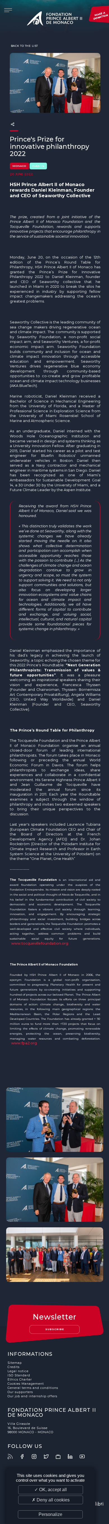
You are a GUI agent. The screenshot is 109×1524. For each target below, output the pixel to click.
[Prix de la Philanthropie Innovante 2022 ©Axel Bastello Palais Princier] (54, 1119)
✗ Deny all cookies (51, 1500)
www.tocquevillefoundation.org (39, 943)
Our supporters (20, 1392)
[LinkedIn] (73, 1456)
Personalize (50, 1514)
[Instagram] (37, 1456)
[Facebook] (25, 1456)
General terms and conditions (33, 1388)
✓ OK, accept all (50, 1489)
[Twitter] (49, 1456)
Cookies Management (26, 1384)
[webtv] (61, 1456)
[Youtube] (85, 1456)
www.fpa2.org (24, 1043)
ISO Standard (19, 1375)
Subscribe (54, 1329)
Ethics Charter (20, 1379)
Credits (14, 1367)
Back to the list (24, 45)
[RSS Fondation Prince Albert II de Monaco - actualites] (13, 1456)
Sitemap (15, 1363)
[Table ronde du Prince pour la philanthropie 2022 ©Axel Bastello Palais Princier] (54, 1254)
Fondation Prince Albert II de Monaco (54, 19)
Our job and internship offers (32, 1396)
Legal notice (18, 1371)
